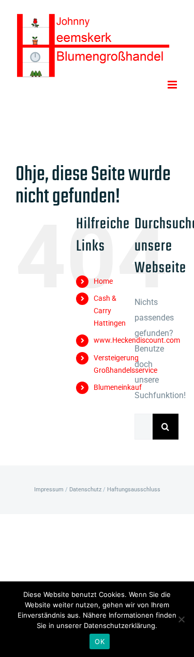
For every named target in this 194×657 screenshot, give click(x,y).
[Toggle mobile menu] (173, 84)
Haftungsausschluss (133, 489)
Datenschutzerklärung (119, 625)
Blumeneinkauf (118, 387)
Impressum (49, 489)
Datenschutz (85, 489)
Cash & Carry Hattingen (110, 310)
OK (100, 641)
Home (103, 281)
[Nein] (181, 619)
